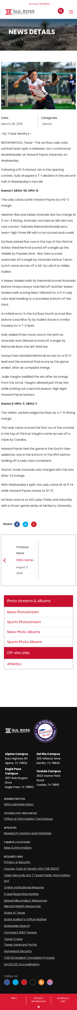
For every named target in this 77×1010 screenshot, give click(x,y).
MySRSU (45, 3)
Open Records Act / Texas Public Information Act (37, 878)
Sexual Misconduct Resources (25, 900)
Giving (33, 3)
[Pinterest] (34, 524)
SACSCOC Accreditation (21, 964)
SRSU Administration (18, 804)
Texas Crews (13, 939)
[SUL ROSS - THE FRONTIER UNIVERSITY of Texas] (20, 13)
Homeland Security (18, 951)
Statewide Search (17, 926)
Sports (47, 124)
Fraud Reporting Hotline (21, 894)
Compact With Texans (20, 932)
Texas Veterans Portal (20, 944)
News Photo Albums (23, 632)
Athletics (14, 664)
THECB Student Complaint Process (29, 958)
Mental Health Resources (22, 906)
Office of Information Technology (28, 819)
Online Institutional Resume (24, 887)
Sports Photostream (24, 622)
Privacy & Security (17, 862)
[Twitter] (25, 524)
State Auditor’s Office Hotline (25, 919)
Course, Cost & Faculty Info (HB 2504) (31, 869)
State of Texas (14, 913)
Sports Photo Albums (24, 641)
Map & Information (18, 848)
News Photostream (23, 612)
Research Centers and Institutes (27, 833)
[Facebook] (17, 524)
